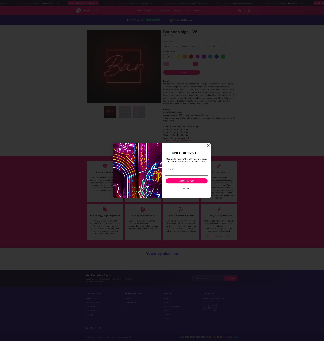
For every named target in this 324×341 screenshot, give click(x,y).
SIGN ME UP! (187, 181)
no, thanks (186, 188)
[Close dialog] (208, 145)
